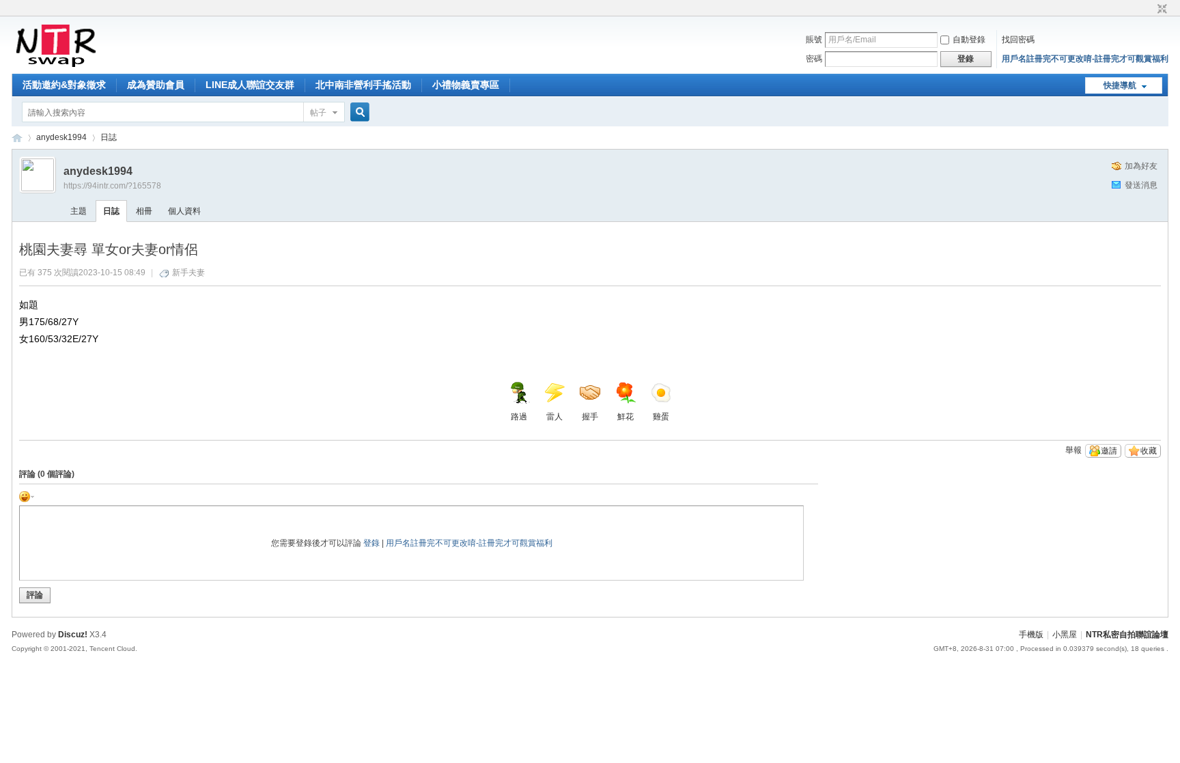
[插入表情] (26, 496)
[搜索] (358, 112)
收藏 (1148, 451)
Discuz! (72, 634)
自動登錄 (969, 39)
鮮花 (625, 416)
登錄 (371, 543)
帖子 (318, 112)
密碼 (814, 59)
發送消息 (1141, 185)
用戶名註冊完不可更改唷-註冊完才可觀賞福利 (1085, 59)
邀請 (1109, 451)
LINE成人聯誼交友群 (250, 84)
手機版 (1031, 634)
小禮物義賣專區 (465, 84)
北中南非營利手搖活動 (363, 84)
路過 (519, 416)
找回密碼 (1018, 39)
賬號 (814, 39)
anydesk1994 (61, 137)
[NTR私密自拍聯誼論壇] (56, 65)
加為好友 (1141, 166)
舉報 (1073, 450)
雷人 (554, 416)
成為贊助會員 (155, 84)
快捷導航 (1120, 85)
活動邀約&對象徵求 (64, 84)
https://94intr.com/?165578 (112, 186)
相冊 (144, 211)
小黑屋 (1064, 634)
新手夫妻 (188, 272)
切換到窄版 (1160, 9)
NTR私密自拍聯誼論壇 (17, 138)
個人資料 (184, 211)
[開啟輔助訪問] (1149, 9)
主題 (78, 211)
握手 (590, 416)
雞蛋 (661, 416)
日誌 (108, 137)
